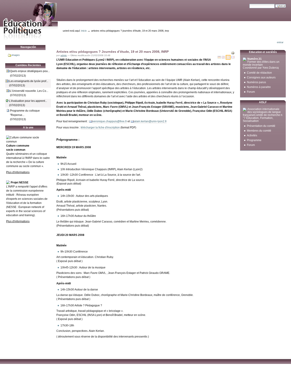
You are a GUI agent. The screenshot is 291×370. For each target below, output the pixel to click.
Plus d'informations (18, 172)
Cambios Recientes (28, 65)
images (16, 55)
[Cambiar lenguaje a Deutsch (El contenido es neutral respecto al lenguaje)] (220, 57)
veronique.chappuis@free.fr (110, 121)
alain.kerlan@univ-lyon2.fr (150, 121)
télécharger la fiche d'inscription (100, 127)
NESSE (11, 207)
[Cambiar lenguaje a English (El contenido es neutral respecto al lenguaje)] (224, 57)
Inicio (84, 30)
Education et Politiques (29, 20)
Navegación (28, 47)
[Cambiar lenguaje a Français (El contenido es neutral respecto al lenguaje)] (233, 57)
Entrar (280, 42)
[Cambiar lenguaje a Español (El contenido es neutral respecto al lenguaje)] (228, 57)
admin (63, 55)
